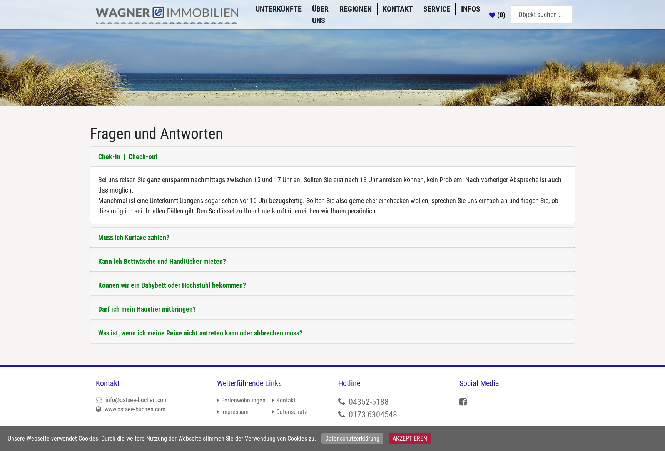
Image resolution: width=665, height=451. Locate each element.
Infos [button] (470, 8)
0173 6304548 (373, 414)
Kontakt (398, 8)
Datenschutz (291, 412)
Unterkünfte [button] (279, 8)
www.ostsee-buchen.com (134, 409)
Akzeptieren (410, 438)
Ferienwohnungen (243, 400)
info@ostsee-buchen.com (136, 400)
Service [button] (436, 8)
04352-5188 (369, 402)
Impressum (235, 412)
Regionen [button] (355, 8)
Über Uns (320, 14)
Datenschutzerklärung (352, 438)
